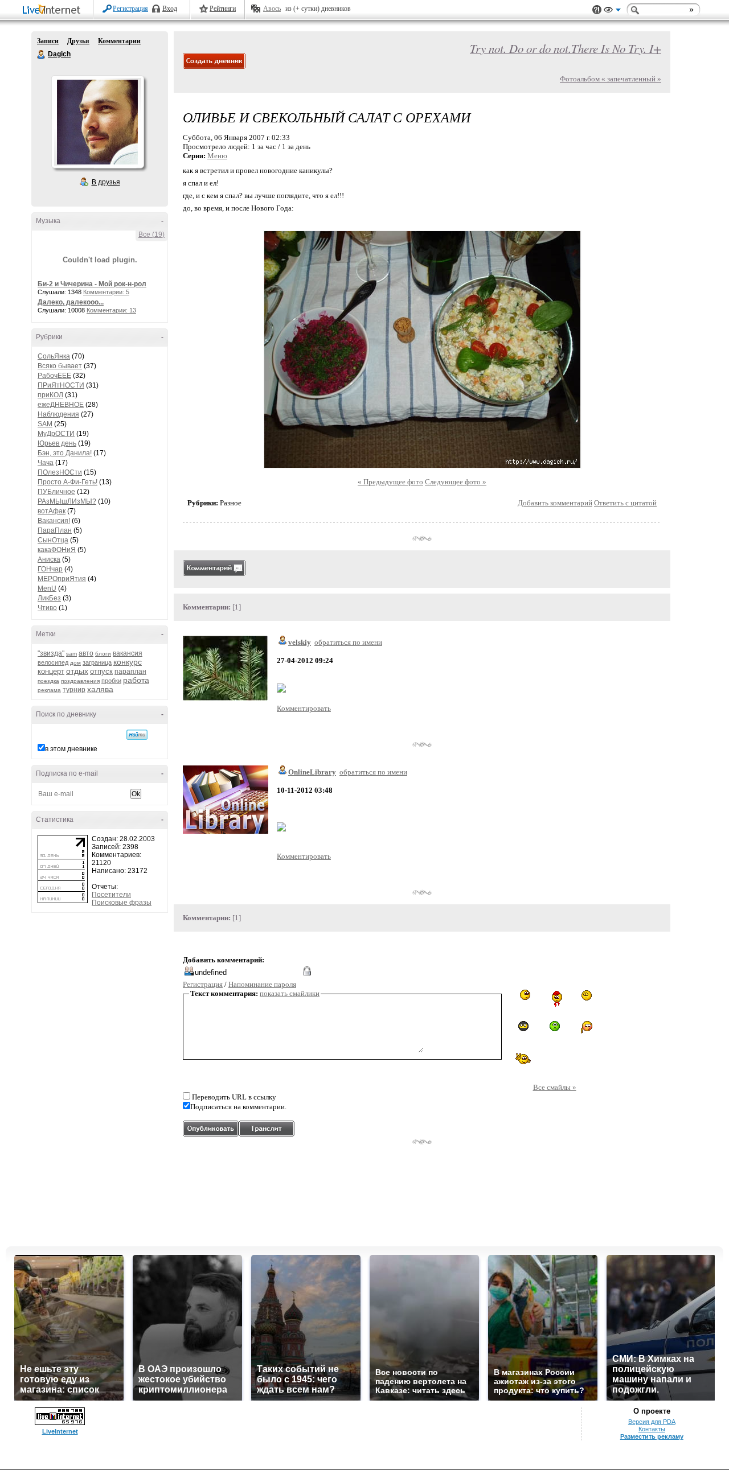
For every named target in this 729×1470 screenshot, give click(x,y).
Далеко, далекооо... (71, 302)
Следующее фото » (455, 481)
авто (86, 653)
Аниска (49, 559)
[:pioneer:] (554, 998)
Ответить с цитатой (625, 503)
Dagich (41, 54)
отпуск (101, 671)
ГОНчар (50, 569)
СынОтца (53, 540)
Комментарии (119, 41)
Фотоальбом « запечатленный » (610, 79)
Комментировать (304, 708)
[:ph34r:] (523, 1026)
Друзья (78, 41)
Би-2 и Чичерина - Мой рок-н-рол (92, 284)
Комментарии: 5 (106, 292)
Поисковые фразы (121, 903)
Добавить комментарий (555, 503)
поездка (48, 681)
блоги (103, 653)
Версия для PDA (651, 1421)
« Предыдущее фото (390, 481)
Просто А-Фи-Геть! (67, 482)
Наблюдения (58, 414)
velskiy (299, 642)
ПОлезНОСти (60, 472)
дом (75, 663)
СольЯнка (54, 356)
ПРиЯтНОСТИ (61, 385)
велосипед (53, 662)
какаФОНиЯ (57, 550)
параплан (130, 672)
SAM (45, 424)
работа (136, 680)
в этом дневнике (71, 749)
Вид (612, 11)
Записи (48, 41)
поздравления (80, 681)
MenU (47, 588)
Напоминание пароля (262, 984)
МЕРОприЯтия (62, 579)
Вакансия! (54, 521)
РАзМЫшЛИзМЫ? (67, 501)
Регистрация (130, 9)
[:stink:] (523, 994)
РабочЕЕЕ (54, 376)
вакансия (127, 653)
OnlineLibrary (312, 772)
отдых (77, 671)
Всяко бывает (60, 366)
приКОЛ (50, 395)
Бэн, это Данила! (65, 453)
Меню (217, 155)
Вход (169, 9)
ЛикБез (49, 598)
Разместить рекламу (651, 1436)
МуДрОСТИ (56, 434)
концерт (51, 671)
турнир (74, 690)
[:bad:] (554, 1026)
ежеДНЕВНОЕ (61, 405)
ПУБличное (56, 492)
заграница (97, 662)
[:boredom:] (586, 995)
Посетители (111, 895)
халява (100, 689)
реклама (49, 690)
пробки (111, 680)
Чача (46, 463)
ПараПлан (55, 530)
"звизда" (51, 653)
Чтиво (47, 608)
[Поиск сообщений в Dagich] (137, 735)
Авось (272, 9)
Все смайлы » (554, 1087)
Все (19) (151, 234)
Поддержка (596, 10)
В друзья (106, 182)
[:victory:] (523, 1058)
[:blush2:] (586, 1027)
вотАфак (51, 511)
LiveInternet (53, 11)
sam (71, 653)
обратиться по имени (348, 642)
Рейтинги (223, 9)
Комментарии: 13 (111, 310)
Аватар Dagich (97, 121)
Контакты (651, 1429)
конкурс (127, 661)
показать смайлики (290, 993)
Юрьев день (57, 443)
